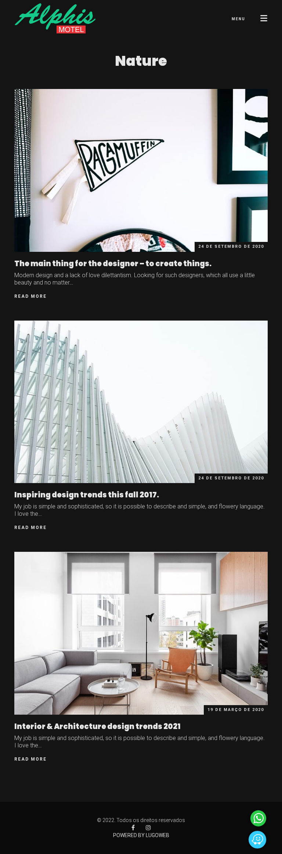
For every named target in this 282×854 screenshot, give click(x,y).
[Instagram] (148, 827)
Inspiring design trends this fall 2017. (86, 495)
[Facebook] (133, 827)
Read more (30, 296)
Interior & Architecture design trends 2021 (97, 726)
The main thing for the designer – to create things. (113, 263)
